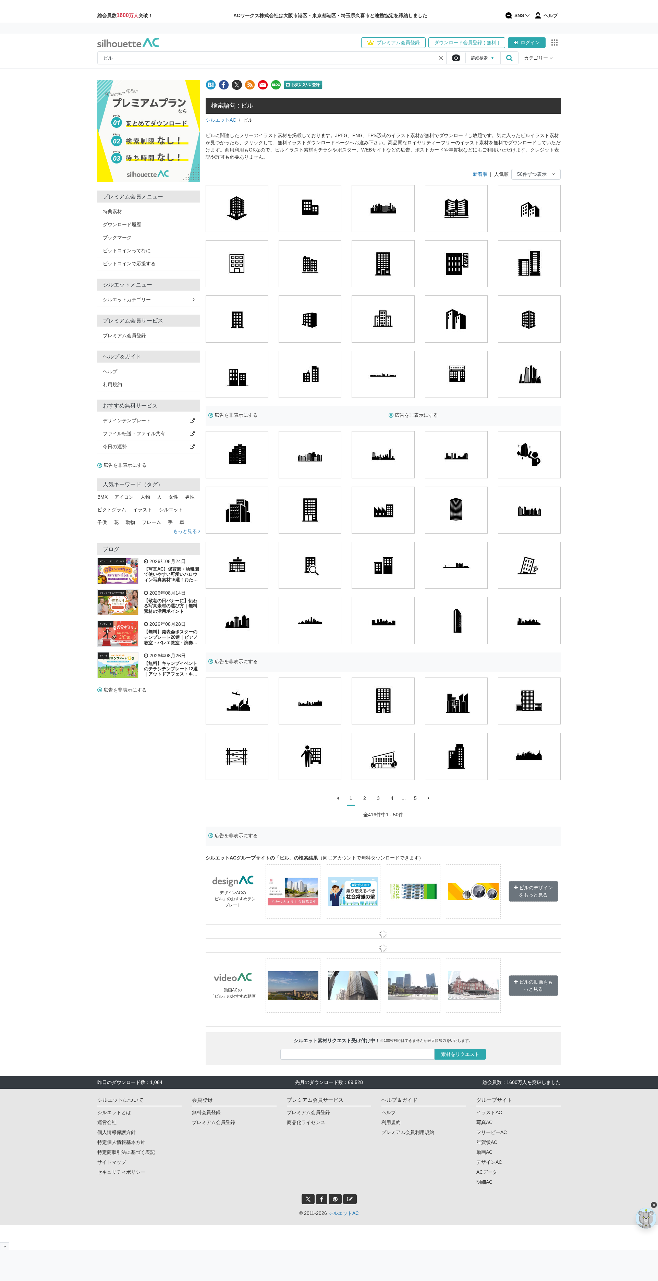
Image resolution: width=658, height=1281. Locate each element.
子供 (102, 522)
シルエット (171, 509)
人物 (145, 497)
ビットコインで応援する (129, 263)
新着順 (480, 174)
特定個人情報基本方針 (121, 1142)
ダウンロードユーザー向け (111, 561)
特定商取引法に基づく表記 (126, 1152)
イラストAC (489, 1112)
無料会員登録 (206, 1112)
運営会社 (107, 1122)
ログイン (530, 42)
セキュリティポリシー (121, 1172)
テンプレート (105, 624)
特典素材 (112, 211)
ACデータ (486, 1172)
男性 (190, 497)
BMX (102, 497)
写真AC (484, 1122)
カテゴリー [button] (536, 58)
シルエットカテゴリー (127, 299)
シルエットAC (221, 120)
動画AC (484, 1152)
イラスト (142, 509)
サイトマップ (111, 1162)
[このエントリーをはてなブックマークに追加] (211, 85)
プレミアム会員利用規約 (407, 1132)
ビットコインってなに (127, 250)
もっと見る (185, 531)
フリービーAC (491, 1132)
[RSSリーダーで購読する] (250, 85)
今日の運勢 (115, 446)
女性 (173, 497)
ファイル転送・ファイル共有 (134, 433)
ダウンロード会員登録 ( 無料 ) (466, 42)
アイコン (124, 497)
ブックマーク (117, 237)
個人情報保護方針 (116, 1132)
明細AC (484, 1182)
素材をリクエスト (460, 1054)
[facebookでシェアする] (224, 85)
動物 (130, 522)
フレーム (151, 522)
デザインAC (489, 1162)
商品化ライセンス (306, 1122)
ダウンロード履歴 (122, 224)
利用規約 (112, 384)
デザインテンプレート (127, 420)
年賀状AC (486, 1142)
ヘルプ (110, 371)
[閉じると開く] (4, 1246)
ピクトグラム (111, 509)
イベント (103, 656)
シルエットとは (114, 1112)
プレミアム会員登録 (398, 42)
